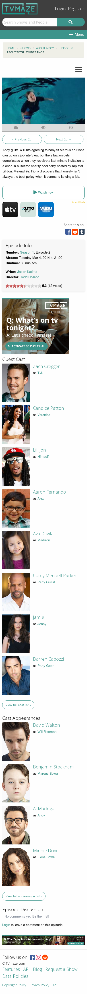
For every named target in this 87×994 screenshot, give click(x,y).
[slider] (23, 286)
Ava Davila (43, 533)
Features (11, 969)
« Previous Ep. (22, 139)
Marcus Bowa (47, 773)
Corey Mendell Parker (55, 575)
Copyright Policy (14, 985)
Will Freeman (46, 731)
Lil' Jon (39, 450)
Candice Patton (48, 408)
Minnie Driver (46, 850)
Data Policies (15, 976)
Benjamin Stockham (53, 767)
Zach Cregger (46, 366)
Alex (40, 498)
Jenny (41, 623)
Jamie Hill (42, 617)
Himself (43, 456)
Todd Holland (29, 276)
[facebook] (68, 232)
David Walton (46, 725)
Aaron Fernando (49, 492)
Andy (41, 815)
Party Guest (46, 582)
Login (60, 8)
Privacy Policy (39, 985)
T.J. (40, 372)
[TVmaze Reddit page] (45, 957)
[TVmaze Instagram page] (38, 957)
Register (76, 8)
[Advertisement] (35, 326)
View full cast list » (18, 705)
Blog (37, 969)
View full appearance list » (24, 896)
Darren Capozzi (48, 659)
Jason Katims (27, 271)
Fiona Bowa (46, 856)
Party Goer (45, 665)
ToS (55, 985)
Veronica (43, 414)
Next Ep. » (63, 139)
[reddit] (75, 232)
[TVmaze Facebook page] (32, 957)
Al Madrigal (44, 808)
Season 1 (27, 252)
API (26, 969)
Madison (43, 540)
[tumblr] (82, 232)
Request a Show (61, 969)
